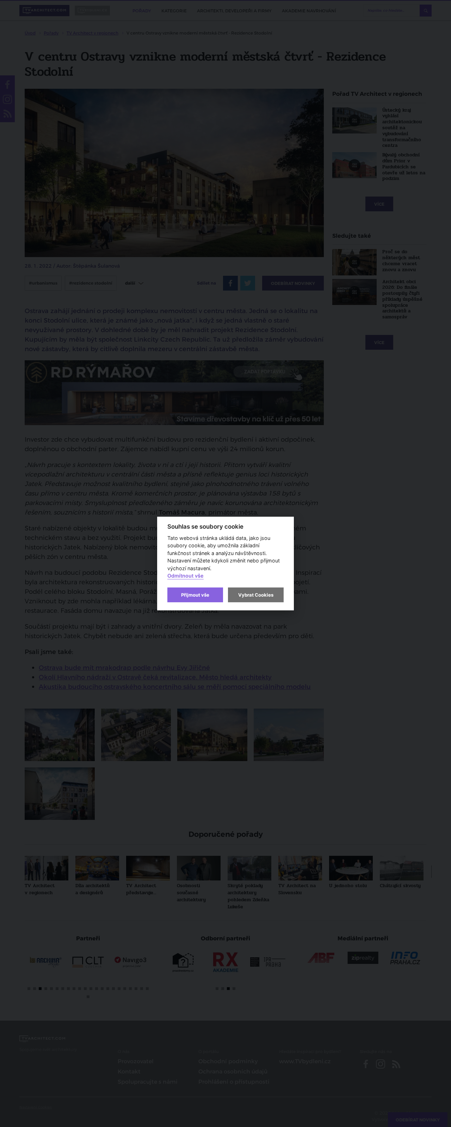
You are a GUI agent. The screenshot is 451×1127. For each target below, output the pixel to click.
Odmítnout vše (185, 576)
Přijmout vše (195, 595)
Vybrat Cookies (255, 595)
